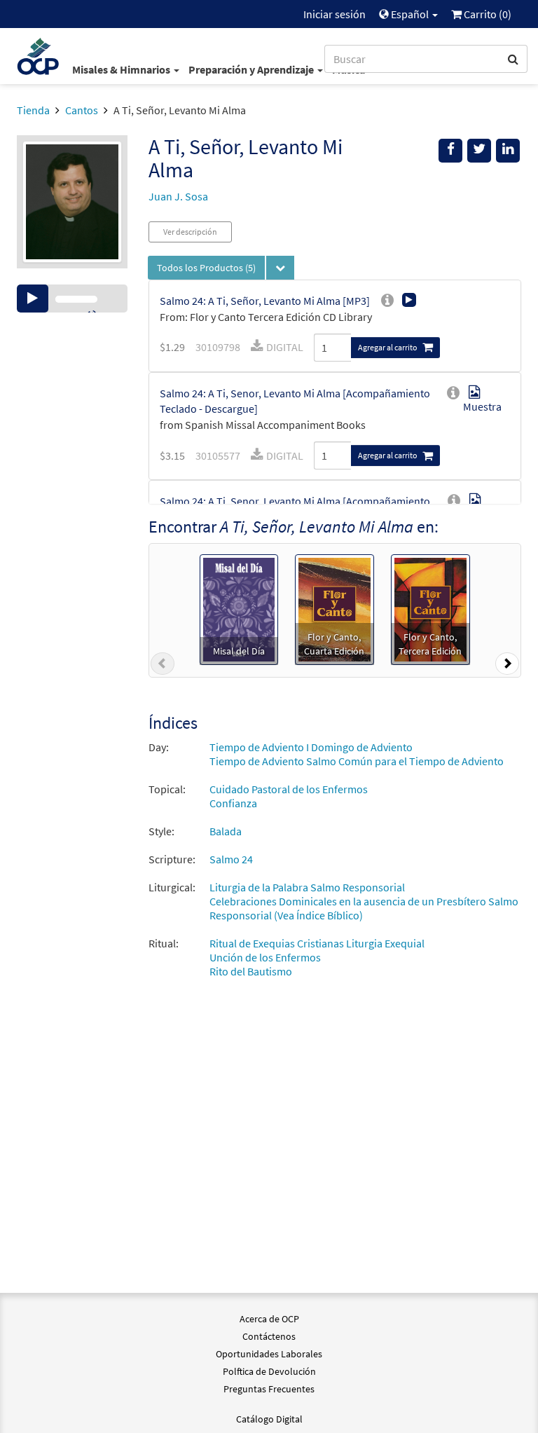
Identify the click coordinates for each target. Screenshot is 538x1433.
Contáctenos (269, 1336)
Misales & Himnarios (122, 69)
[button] (162, 666)
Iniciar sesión (334, 14)
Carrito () (486, 14)
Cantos (81, 110)
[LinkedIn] (508, 151)
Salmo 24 (231, 859)
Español (410, 14)
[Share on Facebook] (450, 151)
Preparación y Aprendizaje (252, 69)
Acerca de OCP (269, 1318)
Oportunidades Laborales (269, 1354)
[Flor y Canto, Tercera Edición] (430, 608)
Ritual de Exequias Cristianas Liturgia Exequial (317, 943)
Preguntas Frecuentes (269, 1389)
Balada (225, 831)
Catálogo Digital (269, 1419)
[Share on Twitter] (479, 151)
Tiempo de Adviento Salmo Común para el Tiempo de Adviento (356, 761)
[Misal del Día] (239, 608)
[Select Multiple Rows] (280, 268)
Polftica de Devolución (269, 1371)
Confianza (233, 803)
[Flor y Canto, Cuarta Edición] (334, 608)
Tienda (33, 110)
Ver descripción (190, 231)
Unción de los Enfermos (265, 957)
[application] (72, 298)
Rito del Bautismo (250, 971)
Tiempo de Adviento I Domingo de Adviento (311, 747)
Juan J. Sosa (178, 196)
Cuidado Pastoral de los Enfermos (288, 789)
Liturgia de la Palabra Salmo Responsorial (307, 887)
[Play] (32, 298)
